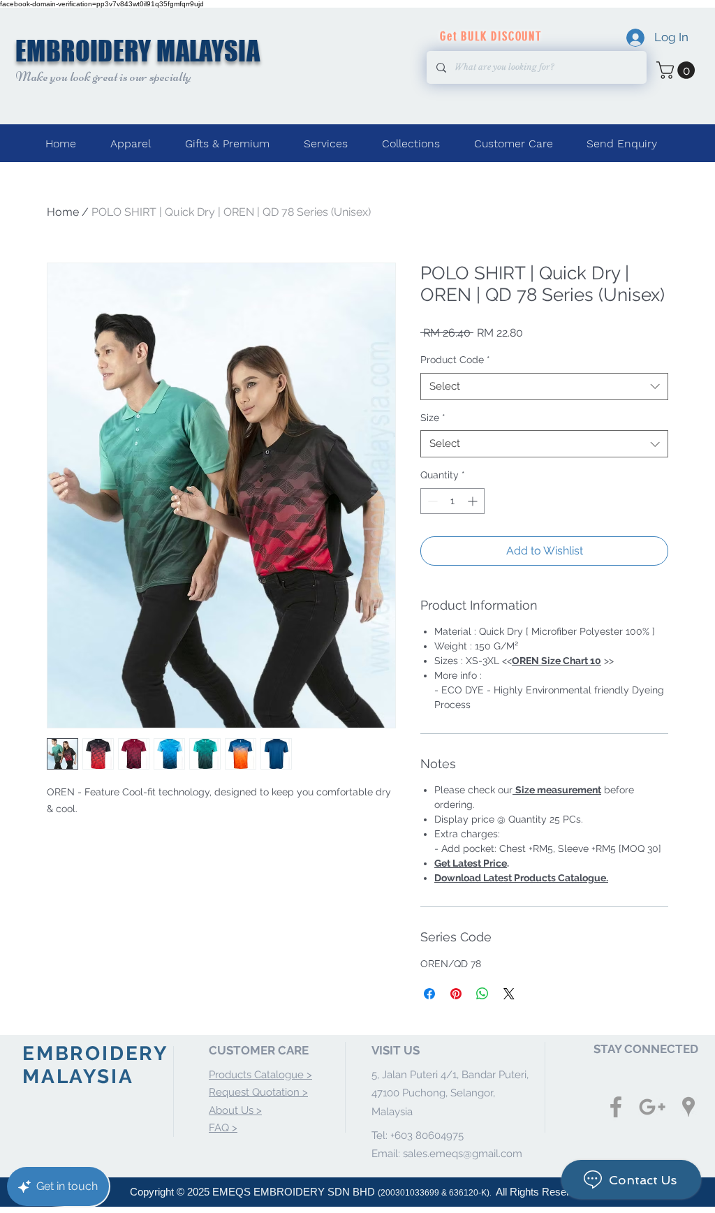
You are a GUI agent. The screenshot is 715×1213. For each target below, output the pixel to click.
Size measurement (558, 789)
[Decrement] (431, 501)
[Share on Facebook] (429, 993)
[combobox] (544, 386)
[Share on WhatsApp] (482, 993)
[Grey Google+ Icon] (652, 1107)
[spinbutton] (452, 501)
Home (63, 212)
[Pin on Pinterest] (456, 993)
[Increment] (473, 501)
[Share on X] (509, 993)
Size (432, 417)
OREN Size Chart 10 (556, 660)
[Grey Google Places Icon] (688, 1107)
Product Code (455, 359)
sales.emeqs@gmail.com (462, 1153)
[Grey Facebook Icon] (616, 1107)
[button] (677, 70)
